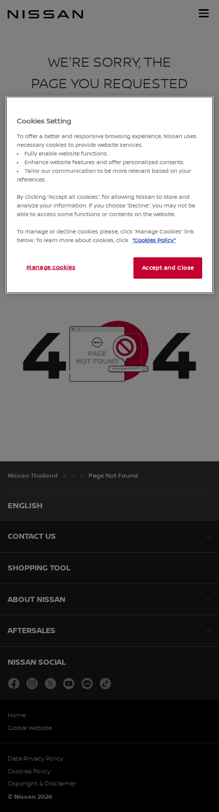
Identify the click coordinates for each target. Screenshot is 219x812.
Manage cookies (50, 267)
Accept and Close (168, 268)
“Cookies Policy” (154, 240)
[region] (110, 195)
